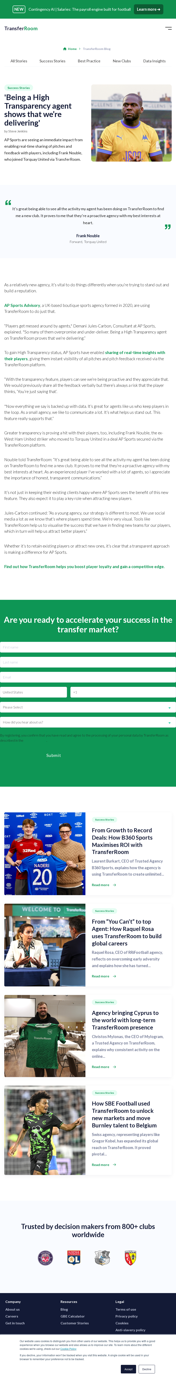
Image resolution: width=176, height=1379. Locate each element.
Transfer (21, 28)
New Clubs (122, 61)
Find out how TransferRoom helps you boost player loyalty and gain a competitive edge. (84, 566)
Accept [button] (128, 1369)
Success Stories (52, 61)
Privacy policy (126, 1316)
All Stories (19, 61)
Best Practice (89, 61)
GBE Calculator (73, 1316)
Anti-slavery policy (130, 1330)
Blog (64, 1309)
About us (12, 1309)
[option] (88, 1258)
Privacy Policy (35, 740)
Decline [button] (146, 1369)
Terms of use (125, 1309)
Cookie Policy (68, 1348)
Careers (11, 1316)
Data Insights (154, 61)
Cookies (122, 1323)
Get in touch (15, 1323)
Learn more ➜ (148, 9)
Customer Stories (75, 1323)
